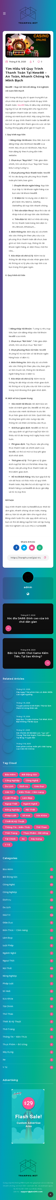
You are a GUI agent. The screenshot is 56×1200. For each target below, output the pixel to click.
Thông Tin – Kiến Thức (15, 1036)
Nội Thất (30, 809)
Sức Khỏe (41, 815)
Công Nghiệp (12, 780)
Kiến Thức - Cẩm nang (31, 792)
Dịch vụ (24, 786)
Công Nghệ (32, 780)
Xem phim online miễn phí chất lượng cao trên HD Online (34, 748)
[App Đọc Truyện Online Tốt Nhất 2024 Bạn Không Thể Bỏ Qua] (8, 720)
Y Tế (7, 844)
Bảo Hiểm (10, 774)
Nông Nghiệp (12, 809)
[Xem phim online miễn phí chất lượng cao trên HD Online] (8, 747)
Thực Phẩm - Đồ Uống (35, 833)
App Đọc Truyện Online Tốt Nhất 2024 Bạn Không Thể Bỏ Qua (34, 720)
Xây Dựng (36, 839)
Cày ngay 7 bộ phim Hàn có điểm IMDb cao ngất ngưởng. (34, 693)
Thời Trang (11, 833)
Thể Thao (41, 827)
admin (28, 587)
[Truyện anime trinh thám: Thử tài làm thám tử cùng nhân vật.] (8, 706)
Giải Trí (9, 792)
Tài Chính (10, 839)
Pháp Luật (10, 815)
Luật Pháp (10, 798)
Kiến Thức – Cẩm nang (15, 930)
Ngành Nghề (30, 803)
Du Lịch (9, 786)
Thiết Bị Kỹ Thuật (14, 821)
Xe (23, 839)
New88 (21, 105)
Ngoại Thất (11, 803)
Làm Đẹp (27, 798)
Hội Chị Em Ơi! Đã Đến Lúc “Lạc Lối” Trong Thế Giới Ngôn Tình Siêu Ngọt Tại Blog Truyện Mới (33, 735)
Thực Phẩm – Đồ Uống (15, 1044)
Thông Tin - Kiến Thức (17, 827)
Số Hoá (26, 815)
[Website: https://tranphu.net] (28, 594)
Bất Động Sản (29, 774)
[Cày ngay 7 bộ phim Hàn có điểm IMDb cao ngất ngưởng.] (8, 693)
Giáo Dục (39, 786)
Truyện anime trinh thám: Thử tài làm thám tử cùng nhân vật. (33, 707)
